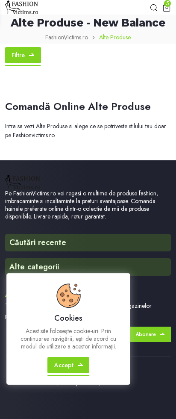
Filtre (18, 55)
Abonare (145, 334)
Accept (63, 365)
